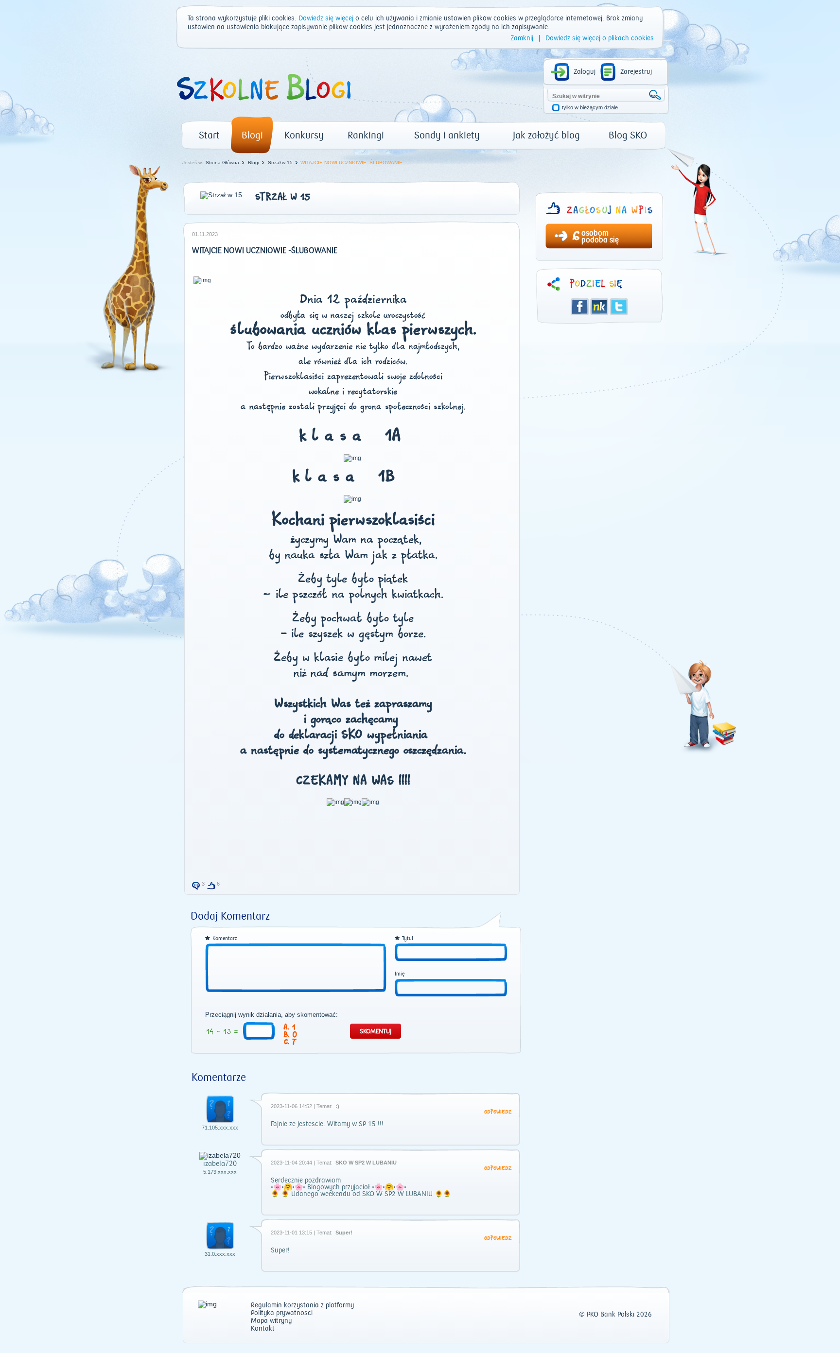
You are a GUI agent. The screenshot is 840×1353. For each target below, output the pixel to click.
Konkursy (304, 135)
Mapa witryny (271, 1321)
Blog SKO (628, 135)
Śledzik (599, 306)
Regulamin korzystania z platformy (302, 1305)
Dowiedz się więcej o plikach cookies (599, 38)
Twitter (619, 306)
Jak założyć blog (546, 135)
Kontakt (263, 1329)
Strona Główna (222, 162)
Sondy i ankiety (447, 135)
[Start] (263, 105)
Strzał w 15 (280, 162)
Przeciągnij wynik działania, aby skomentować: (271, 1014)
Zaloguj (584, 72)
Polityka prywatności (282, 1313)
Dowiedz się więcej (325, 18)
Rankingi (366, 135)
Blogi (252, 135)
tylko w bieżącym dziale (590, 107)
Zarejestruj (636, 72)
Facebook (580, 306)
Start (209, 135)
